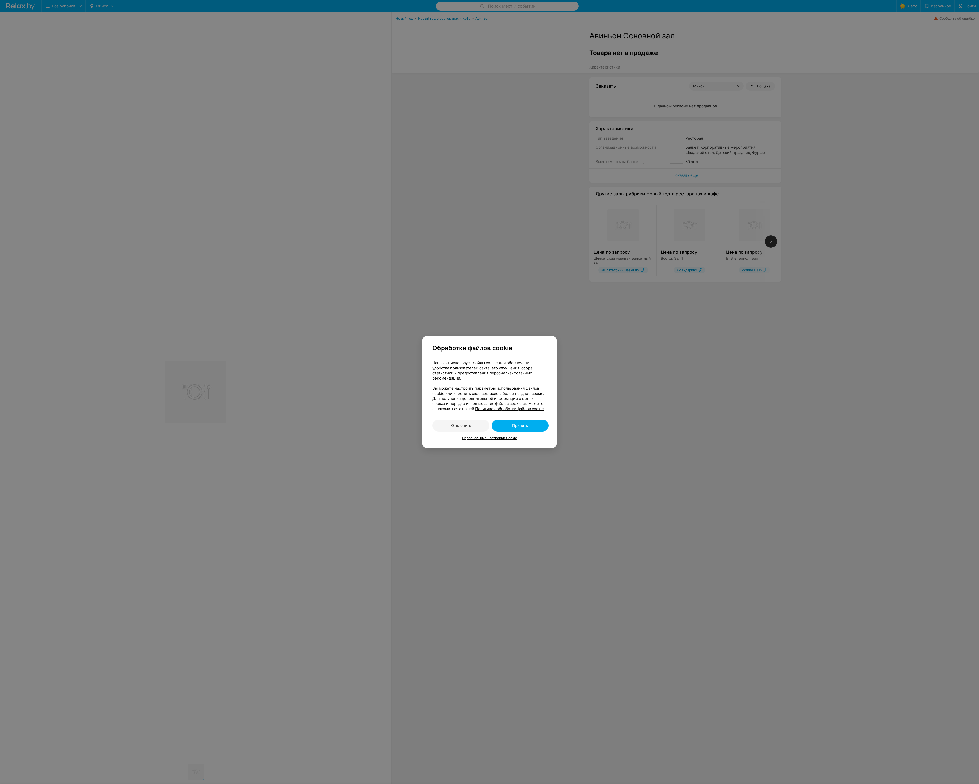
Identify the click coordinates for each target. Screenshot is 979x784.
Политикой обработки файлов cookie (509, 408)
